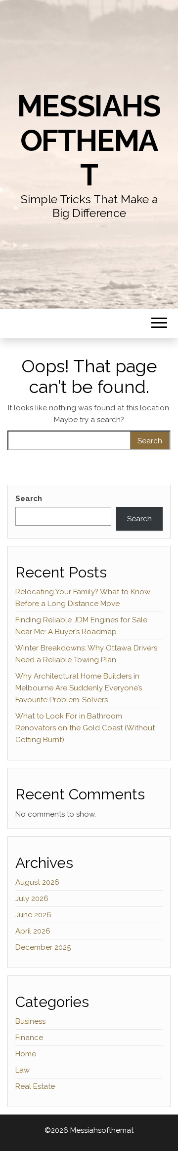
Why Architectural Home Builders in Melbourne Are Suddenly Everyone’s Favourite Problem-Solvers (78, 688)
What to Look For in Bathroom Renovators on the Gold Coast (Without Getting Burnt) (85, 728)
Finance (29, 1037)
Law (22, 1070)
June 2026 (33, 914)
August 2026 (37, 882)
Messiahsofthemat (88, 140)
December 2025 (43, 947)
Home (25, 1053)
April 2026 (32, 931)
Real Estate (35, 1086)
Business (30, 1021)
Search (28, 498)
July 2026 (31, 898)
